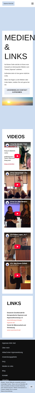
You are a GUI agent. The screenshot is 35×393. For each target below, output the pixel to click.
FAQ (3, 361)
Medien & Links (7, 366)
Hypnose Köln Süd (9, 343)
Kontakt (5, 375)
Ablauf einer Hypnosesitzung (12, 352)
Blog (3, 371)
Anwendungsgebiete (9, 357)
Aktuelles (5, 380)
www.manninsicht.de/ (14, 330)
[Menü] (32, 3)
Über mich (6, 348)
